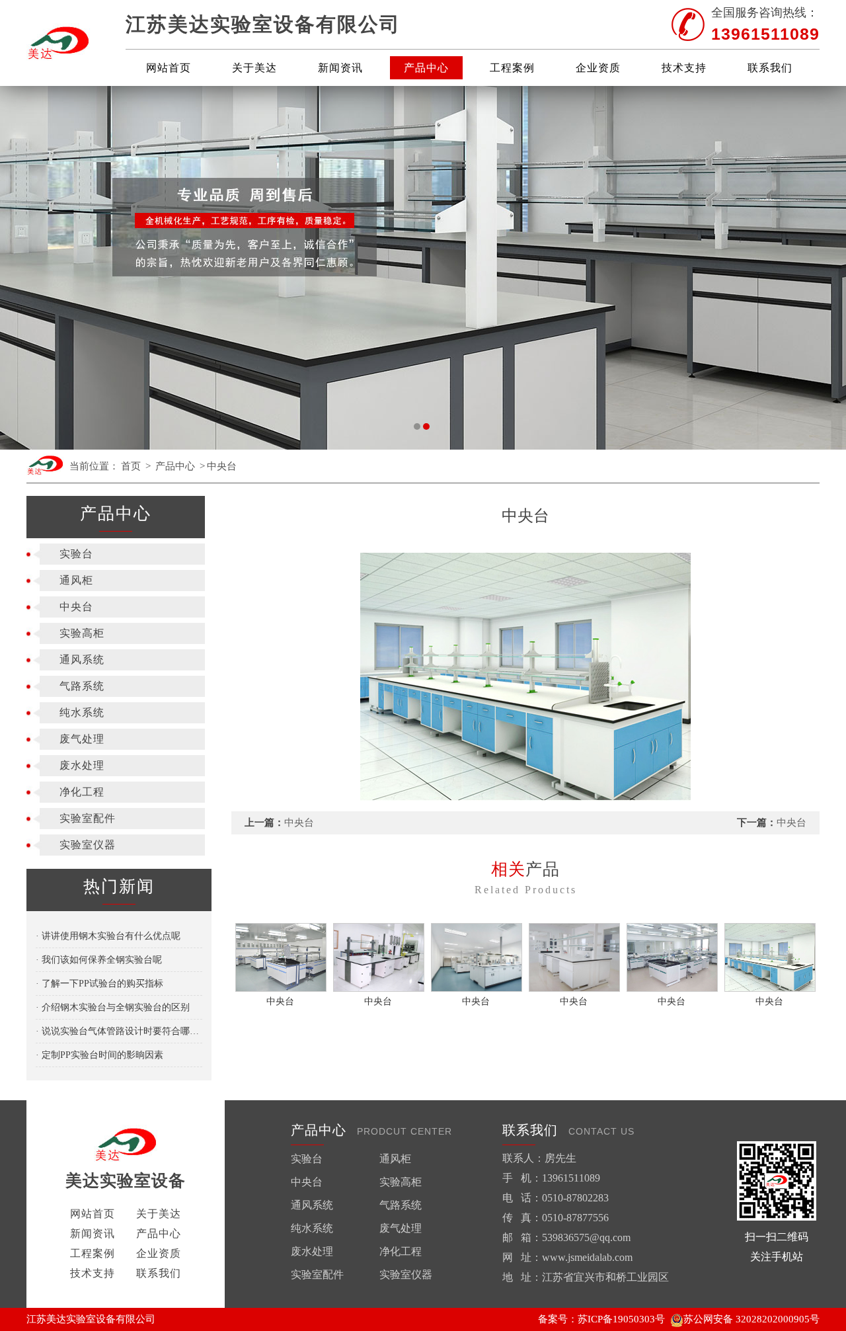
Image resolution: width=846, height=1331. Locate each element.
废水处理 (81, 765)
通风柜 (76, 580)
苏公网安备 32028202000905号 (751, 1319)
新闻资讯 (340, 67)
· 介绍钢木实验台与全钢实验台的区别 (113, 1007)
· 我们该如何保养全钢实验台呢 (99, 960)
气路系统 (81, 686)
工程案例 (512, 67)
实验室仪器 (87, 844)
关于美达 (254, 67)
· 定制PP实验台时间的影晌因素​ (99, 1055)
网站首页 (168, 67)
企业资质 (598, 67)
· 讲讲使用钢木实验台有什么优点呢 (108, 936)
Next (823, 268)
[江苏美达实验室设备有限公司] (58, 43)
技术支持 (684, 67)
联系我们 (770, 67)
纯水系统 (81, 712)
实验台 (76, 553)
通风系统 (81, 659)
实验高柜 (81, 633)
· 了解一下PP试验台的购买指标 (99, 983)
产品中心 (426, 67)
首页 (131, 466)
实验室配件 (87, 818)
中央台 (222, 466)
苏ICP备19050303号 (621, 1319)
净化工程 (81, 791)
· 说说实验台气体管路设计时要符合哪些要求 (119, 1031)
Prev (23, 268)
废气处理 (81, 739)
